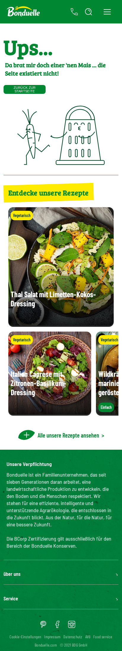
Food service (102, 636)
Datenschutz (72, 636)
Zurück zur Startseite (25, 89)
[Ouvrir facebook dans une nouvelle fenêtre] (57, 626)
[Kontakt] (74, 11)
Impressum (52, 636)
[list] (61, 373)
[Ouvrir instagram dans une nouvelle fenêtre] (71, 626)
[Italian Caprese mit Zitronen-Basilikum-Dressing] (49, 412)
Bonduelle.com (46, 644)
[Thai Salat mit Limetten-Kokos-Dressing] (61, 324)
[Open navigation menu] (107, 11)
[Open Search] (88, 11)
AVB (88, 636)
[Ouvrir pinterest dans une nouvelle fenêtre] (43, 626)
